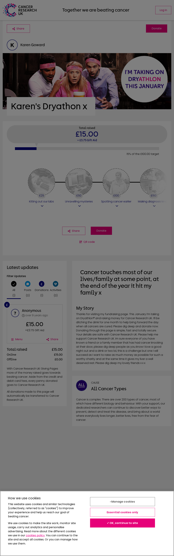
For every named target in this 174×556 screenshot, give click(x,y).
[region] (87, 523)
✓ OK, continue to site (122, 523)
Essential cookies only (122, 512)
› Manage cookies (122, 502)
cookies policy (35, 535)
